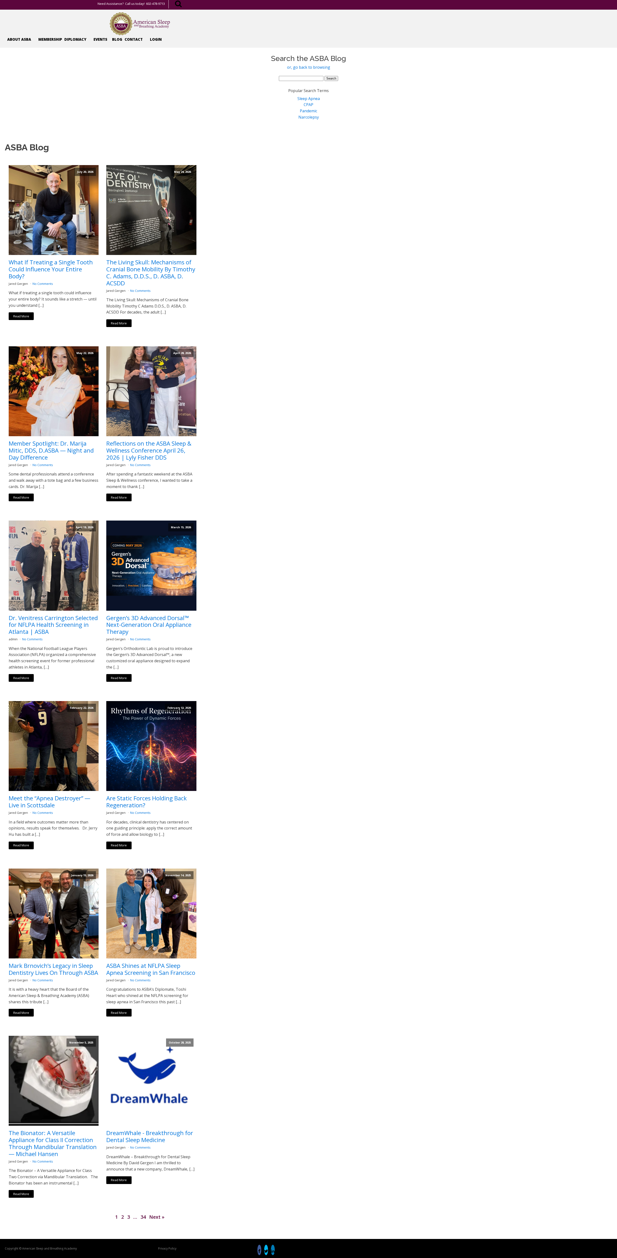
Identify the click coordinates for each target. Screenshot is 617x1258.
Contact (134, 39)
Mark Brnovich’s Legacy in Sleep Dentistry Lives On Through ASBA (53, 969)
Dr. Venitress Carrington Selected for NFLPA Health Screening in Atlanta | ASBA (53, 625)
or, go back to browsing (308, 67)
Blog (117, 39)
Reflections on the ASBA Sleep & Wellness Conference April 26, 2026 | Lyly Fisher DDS (148, 450)
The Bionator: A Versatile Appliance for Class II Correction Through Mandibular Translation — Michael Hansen (53, 1143)
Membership (50, 39)
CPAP (308, 104)
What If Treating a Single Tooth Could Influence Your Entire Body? (51, 269)
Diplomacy (75, 39)
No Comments (43, 283)
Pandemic (308, 111)
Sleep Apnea (308, 98)
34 (143, 1217)
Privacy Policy (167, 1248)
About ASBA (19, 39)
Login (156, 39)
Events (100, 39)
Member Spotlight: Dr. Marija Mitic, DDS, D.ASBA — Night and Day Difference (51, 450)
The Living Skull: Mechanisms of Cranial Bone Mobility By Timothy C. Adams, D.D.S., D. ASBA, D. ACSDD (150, 273)
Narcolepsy (308, 117)
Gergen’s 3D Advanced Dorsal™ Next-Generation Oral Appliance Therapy (148, 625)
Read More (21, 316)
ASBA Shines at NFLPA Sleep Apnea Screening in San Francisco (150, 969)
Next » (156, 1217)
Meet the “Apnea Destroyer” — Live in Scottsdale (49, 802)
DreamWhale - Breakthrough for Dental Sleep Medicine (149, 1137)
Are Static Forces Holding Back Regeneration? (146, 802)
